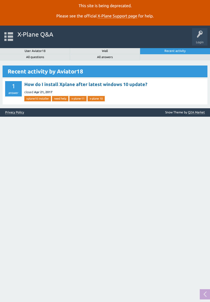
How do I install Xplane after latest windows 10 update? (85, 84)
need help (60, 98)
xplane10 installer (37, 98)
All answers (105, 57)
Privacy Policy (14, 112)
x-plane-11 (78, 98)
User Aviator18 (35, 50)
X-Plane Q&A (35, 34)
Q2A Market (196, 112)
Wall (105, 50)
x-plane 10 (96, 98)
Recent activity (175, 50)
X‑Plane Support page (117, 16)
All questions (35, 57)
